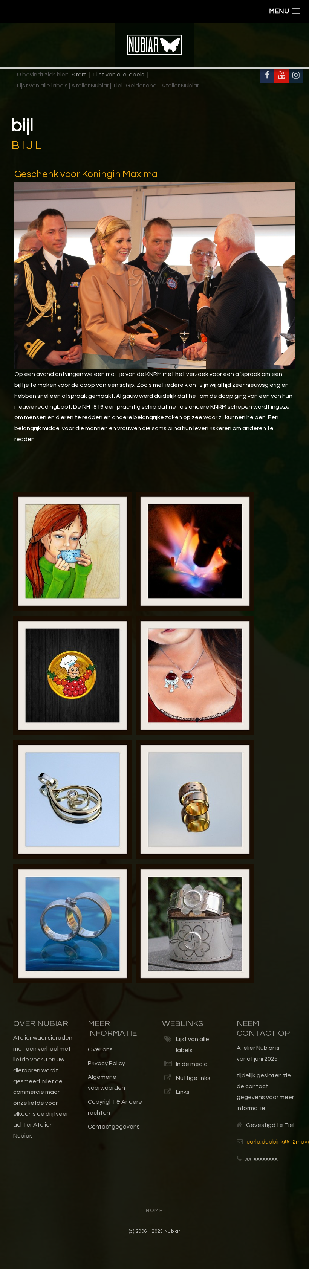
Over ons (100, 1049)
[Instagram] (296, 76)
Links (183, 1092)
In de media (192, 1064)
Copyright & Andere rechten (115, 1107)
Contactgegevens (114, 1127)
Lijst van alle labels (192, 1044)
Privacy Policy (106, 1063)
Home (154, 1210)
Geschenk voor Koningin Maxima (86, 174)
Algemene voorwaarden (106, 1082)
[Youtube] (281, 76)
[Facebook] (267, 76)
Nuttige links (193, 1078)
